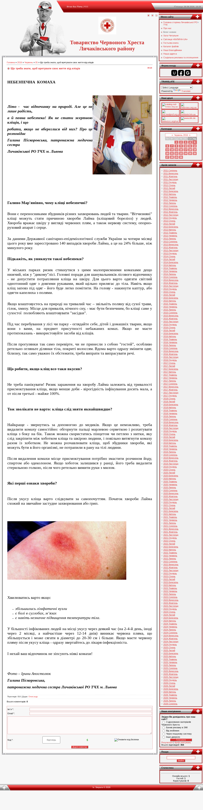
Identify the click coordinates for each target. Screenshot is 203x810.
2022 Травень (170, 552)
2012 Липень (169, 203)
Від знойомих (172, 730)
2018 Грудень (170, 431)
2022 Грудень (170, 573)
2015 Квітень (169, 301)
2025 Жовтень (170, 674)
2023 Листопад (170, 606)
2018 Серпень (170, 419)
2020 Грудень (170, 502)
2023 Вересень (170, 600)
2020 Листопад (170, 499)
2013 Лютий (169, 224)
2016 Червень (170, 342)
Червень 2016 (181, 135)
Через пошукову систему (179, 734)
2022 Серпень (170, 561)
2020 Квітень (169, 478)
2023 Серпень (170, 597)
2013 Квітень (169, 230)
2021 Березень (170, 511)
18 (190, 150)
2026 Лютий (169, 686)
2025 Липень (169, 665)
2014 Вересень (170, 280)
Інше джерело (173, 737)
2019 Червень (170, 449)
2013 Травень (170, 232)
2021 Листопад (170, 535)
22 (176, 153)
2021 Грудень (170, 538)
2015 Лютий (169, 295)
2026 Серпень (170, 704)
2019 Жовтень (170, 461)
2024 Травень (170, 624)
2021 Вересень (170, 529)
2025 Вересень (170, 671)
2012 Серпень (170, 206)
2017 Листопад (170, 392)
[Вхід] (156, 15)
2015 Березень (170, 298)
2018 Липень (169, 416)
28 (172, 157)
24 (185, 153)
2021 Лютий (169, 508)
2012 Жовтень (170, 212)
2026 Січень (169, 683)
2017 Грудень (170, 395)
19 (194, 150)
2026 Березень (170, 689)
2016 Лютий (169, 330)
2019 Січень (169, 434)
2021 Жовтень (170, 532)
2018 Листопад (170, 428)
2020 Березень (170, 475)
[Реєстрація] (152, 15)
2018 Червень (170, 413)
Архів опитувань (182, 742)
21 (172, 153)
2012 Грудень (170, 218)
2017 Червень (170, 378)
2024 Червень (170, 627)
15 (176, 150)
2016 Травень (170, 339)
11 (190, 146)
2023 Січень (169, 576)
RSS (86, 7)
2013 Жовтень (170, 247)
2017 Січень (169, 363)
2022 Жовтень (170, 567)
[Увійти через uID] (174, 73)
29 (176, 157)
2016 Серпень (170, 348)
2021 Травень (170, 517)
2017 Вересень (170, 387)
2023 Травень (170, 588)
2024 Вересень (170, 635)
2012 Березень (170, 191)
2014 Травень (170, 268)
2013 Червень (170, 235)
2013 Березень (170, 227)
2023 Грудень (170, 609)
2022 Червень (170, 555)
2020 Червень (170, 484)
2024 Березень (170, 618)
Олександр (33, 697)
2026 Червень (170, 698)
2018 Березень (170, 404)
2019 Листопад (170, 464)
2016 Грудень (170, 360)
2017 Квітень (169, 372)
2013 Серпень (170, 241)
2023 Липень (169, 594)
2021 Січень (169, 505)
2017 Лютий (169, 366)
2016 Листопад (170, 357)
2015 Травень (170, 304)
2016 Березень (170, 333)
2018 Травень (170, 410)
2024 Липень (169, 629)
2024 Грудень (170, 644)
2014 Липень (169, 274)
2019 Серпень (170, 455)
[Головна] (148, 15)
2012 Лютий (169, 188)
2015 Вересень (170, 315)
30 (181, 157)
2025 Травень (170, 659)
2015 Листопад (170, 321)
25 (190, 153)
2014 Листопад (170, 286)
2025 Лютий (169, 650)
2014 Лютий (169, 259)
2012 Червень (170, 200)
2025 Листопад (170, 677)
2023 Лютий (169, 579)
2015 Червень (170, 307)
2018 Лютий (169, 401)
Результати (167, 742)
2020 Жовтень (170, 496)
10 (185, 146)
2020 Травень (170, 481)
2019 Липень (169, 452)
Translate (186, 91)
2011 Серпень (170, 170)
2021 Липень (169, 523)
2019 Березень (170, 440)
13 (167, 150)
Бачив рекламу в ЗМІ (177, 727)
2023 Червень (170, 591)
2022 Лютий (169, 544)
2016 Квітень (169, 336)
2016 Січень (169, 327)
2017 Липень (169, 381)
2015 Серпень (170, 312)
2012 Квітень (169, 194)
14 (172, 150)
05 (36, 62)
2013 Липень (169, 238)
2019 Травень (170, 446)
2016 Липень (169, 345)
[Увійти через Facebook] (181, 73)
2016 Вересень (170, 351)
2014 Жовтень (170, 283)
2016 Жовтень (170, 354)
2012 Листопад (170, 215)
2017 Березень (170, 369)
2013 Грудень (170, 253)
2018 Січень (169, 398)
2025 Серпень (170, 668)
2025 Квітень (169, 656)
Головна (11, 62)
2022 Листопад (170, 570)
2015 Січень (169, 292)
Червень (28, 62)
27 (167, 157)
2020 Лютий (169, 472)
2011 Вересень (170, 173)
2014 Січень (169, 256)
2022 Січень (169, 541)
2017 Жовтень (170, 390)
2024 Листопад (170, 641)
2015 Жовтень (170, 318)
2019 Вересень (170, 458)
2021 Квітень (169, 514)
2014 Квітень (169, 265)
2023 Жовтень (170, 603)
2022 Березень (170, 547)
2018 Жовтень (170, 425)
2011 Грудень (170, 182)
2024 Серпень (170, 632)
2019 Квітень (169, 443)
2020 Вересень (170, 493)
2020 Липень (169, 487)
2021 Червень (170, 520)
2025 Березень (170, 653)
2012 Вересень (170, 209)
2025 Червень (170, 662)
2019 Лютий (169, 437)
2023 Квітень (169, 585)
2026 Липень (169, 701)
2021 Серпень (170, 526)
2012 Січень (169, 185)
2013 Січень (169, 221)
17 (185, 150)
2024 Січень (169, 612)
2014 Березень (170, 262)
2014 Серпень (170, 277)
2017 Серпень (170, 384)
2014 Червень (170, 271)
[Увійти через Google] (188, 73)
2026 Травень (170, 695)
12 (194, 146)
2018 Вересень (170, 422)
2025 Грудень (170, 680)
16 (181, 150)
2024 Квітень (169, 621)
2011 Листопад (170, 179)
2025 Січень (169, 647)
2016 (19, 62)
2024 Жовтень (170, 638)
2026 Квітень (169, 692)
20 (167, 153)
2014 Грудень (170, 289)
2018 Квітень (169, 407)
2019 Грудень (170, 467)
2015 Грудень (170, 324)
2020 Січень (169, 470)
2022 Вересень (170, 564)
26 (194, 153)
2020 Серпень (170, 490)
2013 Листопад (170, 250)
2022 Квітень (169, 549)
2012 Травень (170, 197)
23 (181, 153)
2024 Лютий (169, 615)
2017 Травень (170, 375)
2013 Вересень (170, 244)
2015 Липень (169, 310)
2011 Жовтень (170, 176)
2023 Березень (170, 582)
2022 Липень (169, 558)
